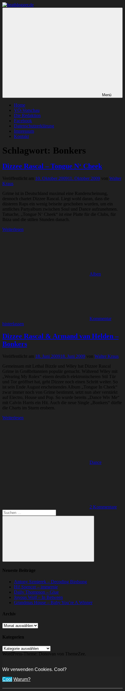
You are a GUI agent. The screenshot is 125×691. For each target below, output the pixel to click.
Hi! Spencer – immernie (36, 586)
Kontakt (21, 136)
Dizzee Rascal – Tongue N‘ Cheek (52, 166)
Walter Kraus (106, 356)
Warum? (22, 679)
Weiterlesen (13, 229)
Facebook (23, 120)
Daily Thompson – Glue (36, 592)
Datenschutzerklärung (34, 125)
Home (19, 105)
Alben (95, 273)
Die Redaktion (27, 115)
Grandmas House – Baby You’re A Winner (53, 602)
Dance (95, 462)
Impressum (24, 131)
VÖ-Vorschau (27, 110)
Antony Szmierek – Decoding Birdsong (50, 581)
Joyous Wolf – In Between (38, 597)
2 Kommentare (103, 506)
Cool (7, 679)
